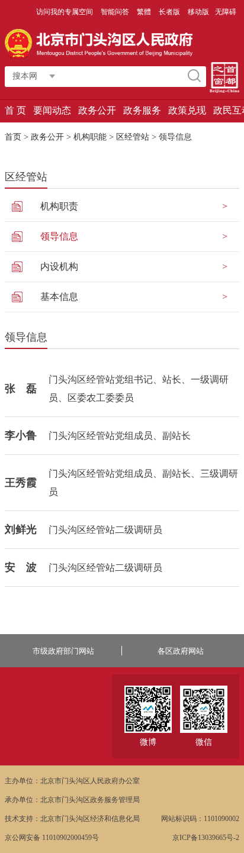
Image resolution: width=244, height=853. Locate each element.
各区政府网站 (181, 651)
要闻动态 (52, 110)
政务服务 (142, 110)
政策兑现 (187, 110)
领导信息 (59, 236)
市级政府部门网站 (63, 651)
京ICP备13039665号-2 (205, 837)
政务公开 (97, 110)
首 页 (15, 110)
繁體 (144, 12)
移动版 (198, 12)
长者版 (170, 12)
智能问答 (116, 12)
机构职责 (59, 206)
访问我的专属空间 (65, 12)
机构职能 (90, 137)
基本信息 (59, 297)
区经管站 (132, 137)
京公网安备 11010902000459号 (52, 837)
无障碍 (225, 12)
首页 (13, 137)
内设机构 (59, 266)
